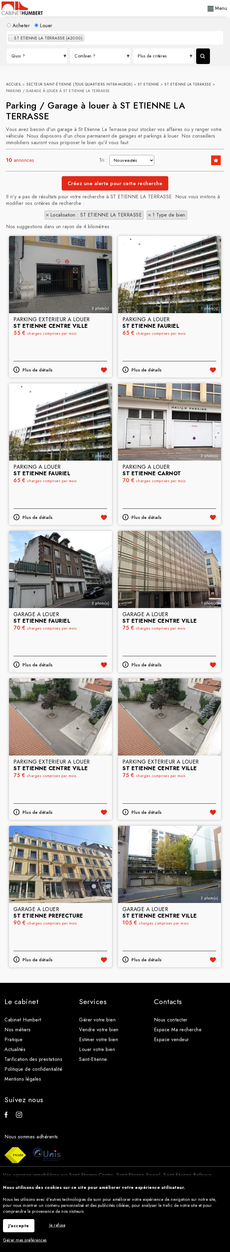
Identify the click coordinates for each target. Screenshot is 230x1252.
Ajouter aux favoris (103, 369)
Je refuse (57, 1225)
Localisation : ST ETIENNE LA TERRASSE (96, 214)
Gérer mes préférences (25, 1240)
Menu (220, 8)
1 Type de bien (168, 214)
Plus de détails (37, 370)
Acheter (20, 25)
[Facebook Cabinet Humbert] (5, 1116)
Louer (45, 25)
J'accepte (18, 1226)
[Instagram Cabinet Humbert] (19, 1116)
